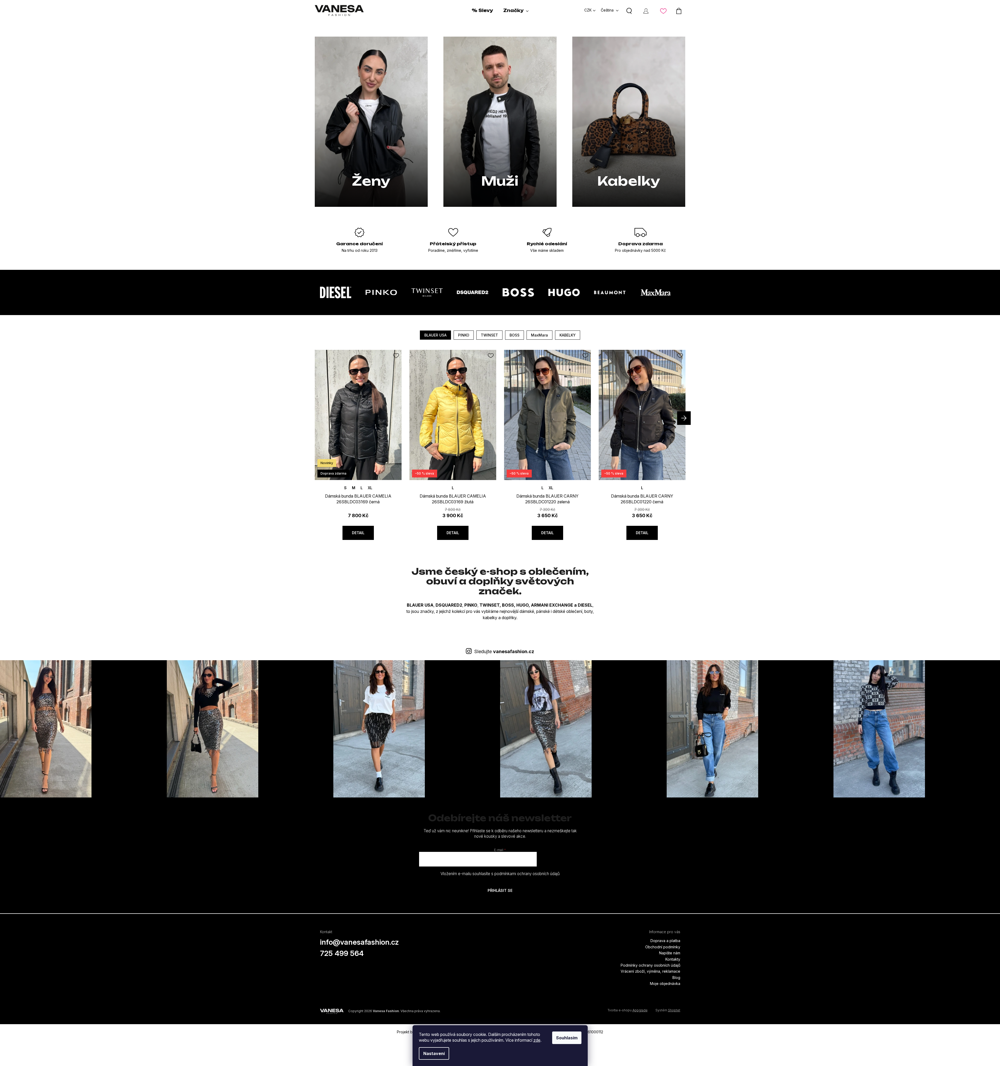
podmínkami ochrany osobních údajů (527, 873)
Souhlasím (567, 1037)
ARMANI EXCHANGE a (554, 605)
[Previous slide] (316, 418)
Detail (358, 533)
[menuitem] (482, 10)
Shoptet (674, 1010)
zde (536, 1040)
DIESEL (585, 605)
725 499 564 (342, 953)
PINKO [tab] (463, 335)
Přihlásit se (500, 890)
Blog (676, 977)
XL (370, 488)
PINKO (470, 605)
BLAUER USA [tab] (435, 335)
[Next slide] (684, 418)
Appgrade (640, 1010)
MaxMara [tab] (539, 335)
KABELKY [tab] (567, 335)
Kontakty (672, 959)
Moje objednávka (665, 983)
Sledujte (504, 651)
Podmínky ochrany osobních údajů (650, 965)
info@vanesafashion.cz (359, 942)
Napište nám (669, 953)
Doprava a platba (665, 940)
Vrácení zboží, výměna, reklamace (650, 971)
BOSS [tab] (514, 335)
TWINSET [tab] (489, 335)
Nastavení (434, 1053)
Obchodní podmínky (662, 947)
